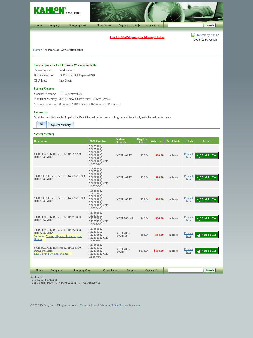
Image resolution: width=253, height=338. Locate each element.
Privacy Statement (129, 305)
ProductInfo (188, 155)
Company (54, 25)
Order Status (104, 25)
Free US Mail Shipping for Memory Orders (137, 37)
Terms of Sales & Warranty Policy (99, 305)
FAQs (137, 25)
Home (38, 25)
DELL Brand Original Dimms (51, 253)
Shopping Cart (77, 25)
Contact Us (152, 25)
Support (123, 25)
